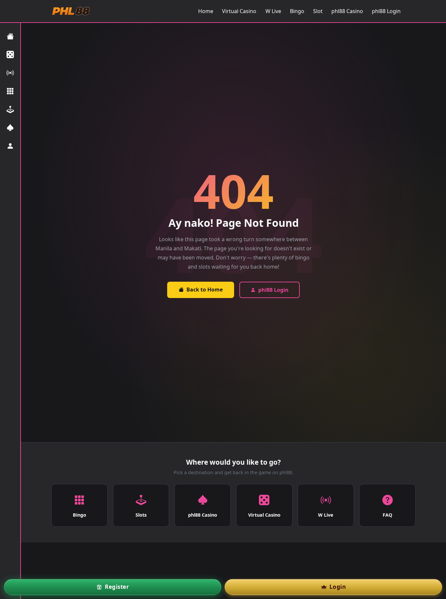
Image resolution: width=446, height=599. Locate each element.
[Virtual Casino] (10, 54)
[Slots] (10, 109)
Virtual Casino (239, 11)
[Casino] (10, 127)
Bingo (297, 11)
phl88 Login (386, 11)
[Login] (10, 146)
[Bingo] (10, 91)
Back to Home (204, 289)
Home (205, 11)
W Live (273, 11)
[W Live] (10, 72)
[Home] (10, 36)
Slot (318, 11)
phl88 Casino (347, 11)
